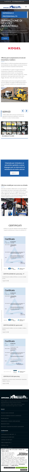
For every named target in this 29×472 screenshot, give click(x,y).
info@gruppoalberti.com (18, 1)
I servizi (5, 38)
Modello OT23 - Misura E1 (6, 448)
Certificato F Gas (4, 445)
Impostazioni (24, 469)
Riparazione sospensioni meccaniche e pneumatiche (12, 426)
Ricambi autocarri (8, 136)
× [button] (27, 450)
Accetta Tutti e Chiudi (21, 467)
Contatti (14, 173)
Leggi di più (4, 280)
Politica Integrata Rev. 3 (6, 442)
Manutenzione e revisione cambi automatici (10, 421)
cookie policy (14, 465)
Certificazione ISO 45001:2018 (12, 325)
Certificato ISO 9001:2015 (11, 376)
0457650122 (8, 1)
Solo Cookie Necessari (9, 467)
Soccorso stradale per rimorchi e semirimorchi (11, 415)
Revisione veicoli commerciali (7, 412)
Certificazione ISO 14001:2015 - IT (13, 274)
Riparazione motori (5, 423)
